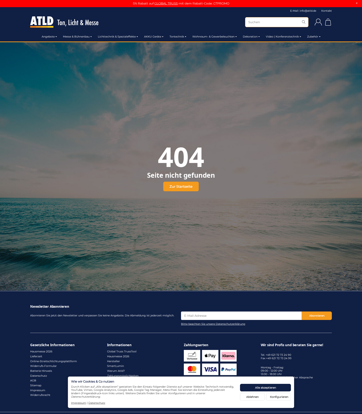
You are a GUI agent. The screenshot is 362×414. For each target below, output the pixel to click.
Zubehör (312, 36)
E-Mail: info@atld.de (303, 10)
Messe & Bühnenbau (76, 36)
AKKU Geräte (152, 36)
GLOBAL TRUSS (166, 3)
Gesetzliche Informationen (52, 345)
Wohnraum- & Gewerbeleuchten (213, 36)
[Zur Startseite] (75, 22)
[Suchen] (303, 22)
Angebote (48, 36)
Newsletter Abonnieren (49, 306)
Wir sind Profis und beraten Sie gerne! (292, 345)
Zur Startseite (181, 186)
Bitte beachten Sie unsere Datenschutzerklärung (213, 323)
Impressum (78, 402)
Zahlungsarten (196, 345)
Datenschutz (96, 402)
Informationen (119, 345)
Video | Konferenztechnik (282, 36)
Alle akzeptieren (265, 387)
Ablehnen (252, 396)
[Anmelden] (318, 22)
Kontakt (326, 10)
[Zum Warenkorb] (328, 22)
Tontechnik (176, 36)
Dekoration (250, 36)
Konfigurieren (279, 396)
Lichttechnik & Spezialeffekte (117, 36)
